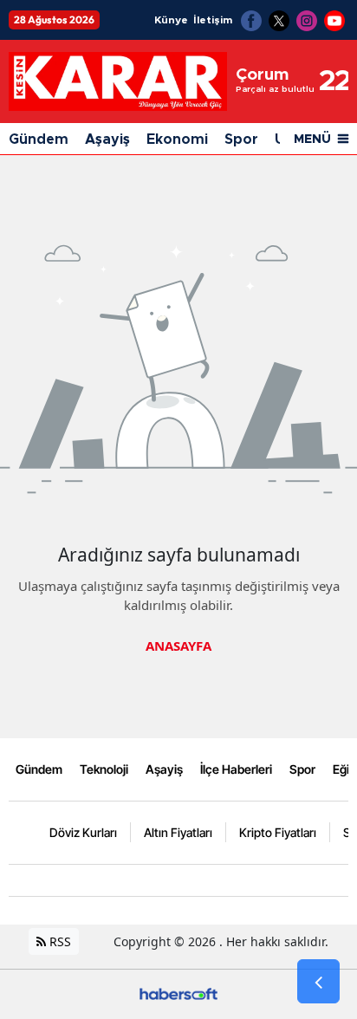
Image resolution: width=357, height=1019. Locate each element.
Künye (171, 20)
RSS (58, 941)
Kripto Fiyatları (277, 832)
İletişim (212, 20)
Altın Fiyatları (178, 832)
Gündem (38, 139)
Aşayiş (107, 139)
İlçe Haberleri (236, 769)
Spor (241, 139)
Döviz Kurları (83, 832)
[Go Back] (318, 981)
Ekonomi (177, 139)
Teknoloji (104, 769)
